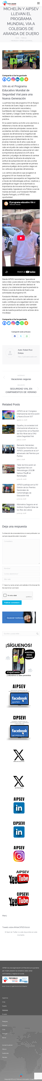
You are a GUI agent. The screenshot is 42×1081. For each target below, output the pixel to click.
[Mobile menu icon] (38, 3)
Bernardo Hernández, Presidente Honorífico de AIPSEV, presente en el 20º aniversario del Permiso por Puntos (28, 450)
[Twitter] (9, 79)
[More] (26, 79)
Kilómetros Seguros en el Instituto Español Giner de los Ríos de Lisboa (27, 507)
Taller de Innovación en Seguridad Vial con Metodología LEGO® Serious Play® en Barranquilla (26, 470)
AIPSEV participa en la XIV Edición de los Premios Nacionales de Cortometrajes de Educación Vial (27, 490)
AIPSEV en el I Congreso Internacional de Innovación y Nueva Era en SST (28, 414)
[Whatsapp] (22, 79)
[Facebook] (4, 79)
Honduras (5, 1010)
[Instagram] (13, 79)
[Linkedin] (17, 79)
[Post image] (8, 414)
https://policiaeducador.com (27, 357)
